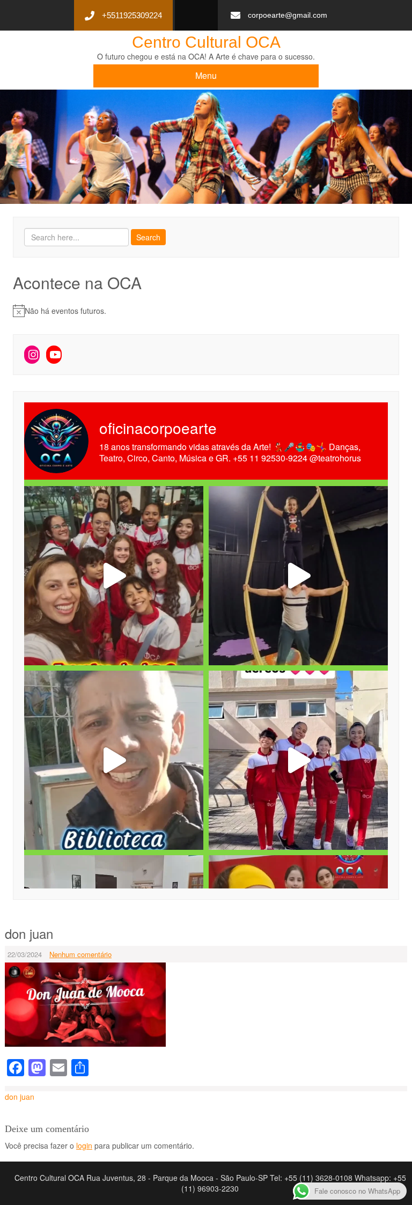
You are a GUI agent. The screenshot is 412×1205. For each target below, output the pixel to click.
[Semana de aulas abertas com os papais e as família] (298, 575)
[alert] (206, 310)
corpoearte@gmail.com (287, 15)
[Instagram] (32, 355)
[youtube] (192, 15)
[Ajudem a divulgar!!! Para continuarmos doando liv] (113, 760)
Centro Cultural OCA (206, 42)
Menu (206, 75)
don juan (19, 1096)
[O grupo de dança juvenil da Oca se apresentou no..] (113, 575)
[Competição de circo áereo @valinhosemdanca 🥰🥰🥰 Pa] (298, 760)
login (84, 1145)
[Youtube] (54, 355)
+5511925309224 (132, 15)
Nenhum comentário (80, 954)
